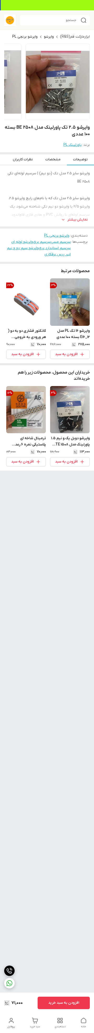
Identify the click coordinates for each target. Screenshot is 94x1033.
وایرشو (49, 36)
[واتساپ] (9, 983)
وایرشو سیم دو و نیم (23, 248)
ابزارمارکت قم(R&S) (75, 36)
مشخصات (53, 159)
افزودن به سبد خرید (63, 1002)
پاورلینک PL (72, 144)
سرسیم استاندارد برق (55, 248)
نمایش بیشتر (77, 219)
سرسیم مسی (61, 241)
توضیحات (80, 159)
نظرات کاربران (23, 159)
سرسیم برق (42, 241)
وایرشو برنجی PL (25, 36)
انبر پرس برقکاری (57, 254)
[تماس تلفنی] (9, 971)
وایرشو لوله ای (22, 241)
